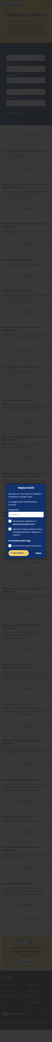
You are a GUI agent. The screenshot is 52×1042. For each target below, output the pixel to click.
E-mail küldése (17, 553)
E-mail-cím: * (13, 509)
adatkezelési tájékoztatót (24, 524)
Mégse (38, 553)
